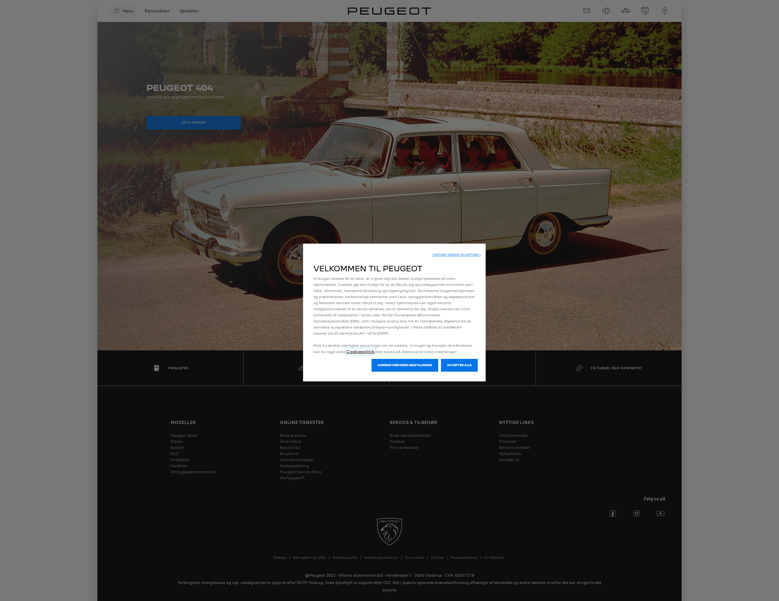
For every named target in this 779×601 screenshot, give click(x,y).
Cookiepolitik (360, 351)
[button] (456, 254)
